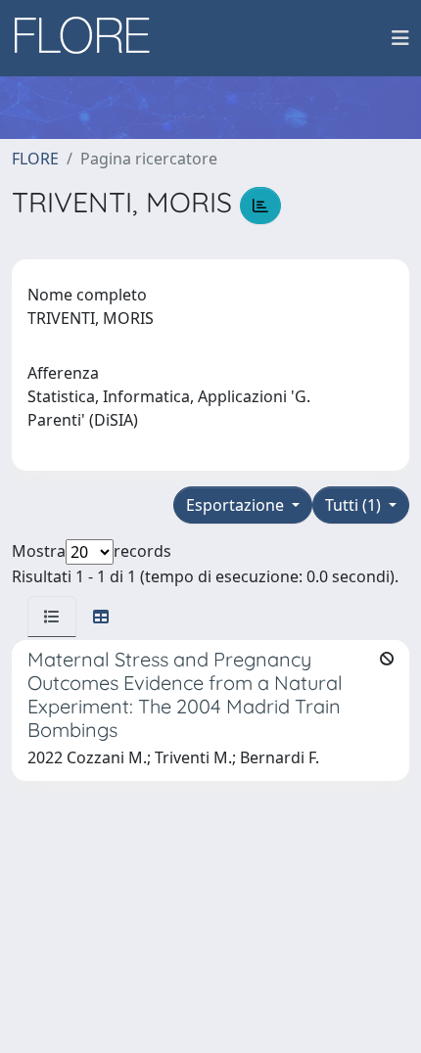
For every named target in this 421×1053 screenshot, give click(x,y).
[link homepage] (89, 38)
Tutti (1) (355, 505)
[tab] (51, 616)
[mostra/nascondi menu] (400, 38)
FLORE (35, 158)
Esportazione (237, 505)
